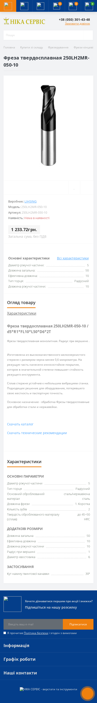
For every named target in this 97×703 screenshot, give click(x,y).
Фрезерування (58, 47)
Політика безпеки (36, 633)
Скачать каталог (20, 424)
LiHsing (30, 201)
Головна (9, 47)
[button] (40, 6)
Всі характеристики (73, 258)
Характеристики (21, 313)
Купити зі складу (31, 47)
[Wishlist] (74, 187)
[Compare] (86, 187)
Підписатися (78, 624)
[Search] (88, 35)
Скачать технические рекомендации (37, 433)
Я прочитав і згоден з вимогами (42, 633)
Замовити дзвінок (77, 23)
